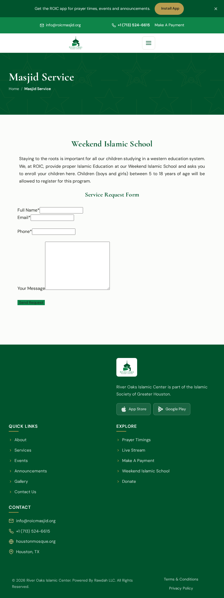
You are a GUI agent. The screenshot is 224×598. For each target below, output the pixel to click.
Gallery (21, 481)
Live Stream (133, 450)
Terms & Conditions (181, 579)
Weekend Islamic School (142, 471)
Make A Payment (169, 24)
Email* (24, 217)
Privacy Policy (181, 588)
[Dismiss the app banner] (216, 9)
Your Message (31, 288)
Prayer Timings (136, 440)
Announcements (30, 471)
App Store (136, 410)
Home (14, 88)
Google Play (174, 410)
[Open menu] (148, 43)
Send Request (31, 302)
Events (21, 460)
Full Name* (28, 210)
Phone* (24, 231)
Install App (171, 10)
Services (22, 450)
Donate (126, 482)
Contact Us (25, 492)
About (20, 440)
